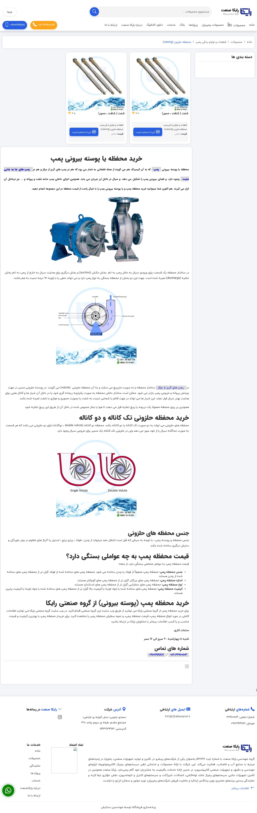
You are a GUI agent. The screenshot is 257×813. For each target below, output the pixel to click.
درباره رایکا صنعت (131, 25)
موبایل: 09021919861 (243, 723)
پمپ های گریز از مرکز (171, 388)
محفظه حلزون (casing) (175, 129)
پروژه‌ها (193, 25)
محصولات (239, 25)
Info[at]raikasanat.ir (177, 717)
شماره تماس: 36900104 (240, 717)
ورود (9, 12)
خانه (252, 25)
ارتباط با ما (111, 25)
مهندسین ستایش (112, 807)
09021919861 (17, 25)
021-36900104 (46, 25)
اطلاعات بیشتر (240, 788)
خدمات (171, 25)
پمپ (156, 169)
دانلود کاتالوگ (154, 25)
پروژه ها (35, 773)
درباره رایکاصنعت (30, 788)
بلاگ (182, 25)
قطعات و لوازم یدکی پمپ (211, 42)
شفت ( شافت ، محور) (175, 113)
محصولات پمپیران (213, 25)
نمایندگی (35, 766)
